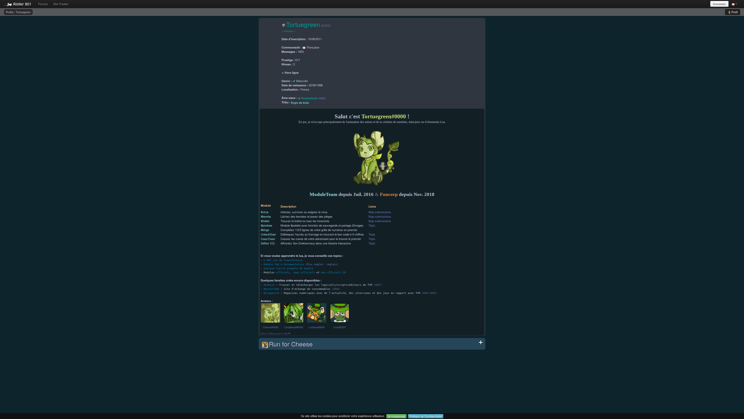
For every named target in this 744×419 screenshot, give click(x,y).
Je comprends (396, 416)
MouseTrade (271, 288)
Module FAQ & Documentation (284, 264)
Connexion (719, 4)
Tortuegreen (23, 12)
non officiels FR (333, 272)
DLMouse (269, 284)
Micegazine (271, 293)
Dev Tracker (60, 4)
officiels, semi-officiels (295, 272)
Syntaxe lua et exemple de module (288, 268)
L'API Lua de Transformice (283, 260)
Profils (10, 12)
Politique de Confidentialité (425, 416)
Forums (43, 4)
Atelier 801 (21, 4)
